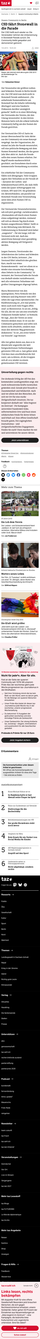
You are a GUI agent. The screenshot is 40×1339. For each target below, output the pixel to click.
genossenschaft (8, 1046)
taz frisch (5, 1136)
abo (3, 1041)
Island (3, 974)
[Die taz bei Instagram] (25, 886)
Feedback (5, 1271)
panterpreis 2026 (8, 1069)
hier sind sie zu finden (13, 775)
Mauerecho (6, 1102)
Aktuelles (5, 1002)
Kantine (4, 1243)
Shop (3, 1249)
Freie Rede (5, 1108)
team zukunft (6, 1130)
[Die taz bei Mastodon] (15, 886)
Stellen (4, 1018)
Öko (3, 907)
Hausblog (5, 1007)
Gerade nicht (28, 1286)
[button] (37, 3)
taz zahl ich (5, 1052)
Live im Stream (7, 1175)
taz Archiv (5, 1220)
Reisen (4, 1237)
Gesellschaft (6, 912)
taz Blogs (5, 1203)
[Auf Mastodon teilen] (8, 475)
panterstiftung (7, 1063)
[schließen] (36, 1285)
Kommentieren (17, 462)
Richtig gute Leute (9, 979)
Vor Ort (4, 1169)
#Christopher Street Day (10, 453)
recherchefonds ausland (11, 1058)
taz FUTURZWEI (7, 1209)
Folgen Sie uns (6, 885)
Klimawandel (6, 985)
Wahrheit (5, 940)
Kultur (3, 918)
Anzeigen (5, 1254)
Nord (3, 935)
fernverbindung (7, 1091)
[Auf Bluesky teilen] (13, 475)
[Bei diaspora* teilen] (28, 475)
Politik (4, 901)
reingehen (5, 1113)
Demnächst (6, 1164)
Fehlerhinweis (29, 462)
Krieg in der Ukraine (9, 968)
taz (6, 879)
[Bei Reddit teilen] (34, 475)
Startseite (4, 14)
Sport (3, 923)
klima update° (7, 1097)
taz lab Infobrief (7, 1147)
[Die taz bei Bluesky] (20, 886)
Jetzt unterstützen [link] (20, 440)
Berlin (13, 14)
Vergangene (6, 1181)
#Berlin (4, 456)
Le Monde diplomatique (11, 1215)
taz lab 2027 (6, 1186)
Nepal (3, 963)
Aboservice (6, 1277)
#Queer (11, 456)
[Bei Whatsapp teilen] (23, 475)
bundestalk (6, 1086)
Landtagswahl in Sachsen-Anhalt (15, 957)
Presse (4, 1024)
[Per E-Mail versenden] (3, 475)
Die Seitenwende (8, 1013)
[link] (14, 9)
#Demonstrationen (27, 453)
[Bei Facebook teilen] (18, 475)
